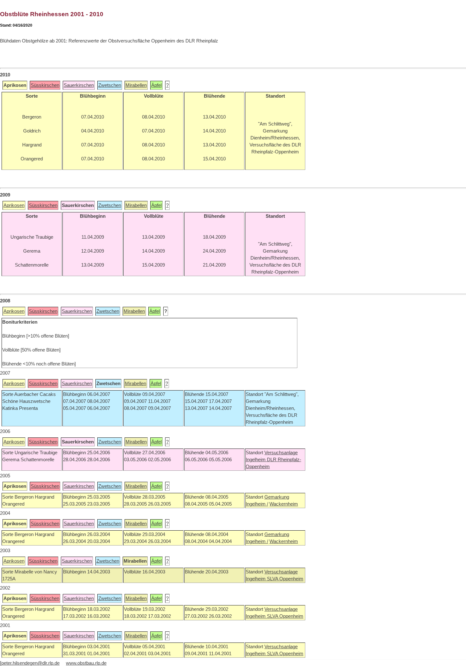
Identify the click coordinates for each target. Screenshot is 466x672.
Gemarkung (276, 497)
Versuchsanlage (281, 452)
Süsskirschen (45, 85)
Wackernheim (283, 504)
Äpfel (156, 85)
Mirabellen (136, 85)
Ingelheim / (257, 504)
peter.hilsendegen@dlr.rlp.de (30, 663)
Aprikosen (13, 205)
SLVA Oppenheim (285, 578)
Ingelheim (256, 459)
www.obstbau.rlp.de (86, 663)
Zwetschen (109, 85)
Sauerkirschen (79, 85)
